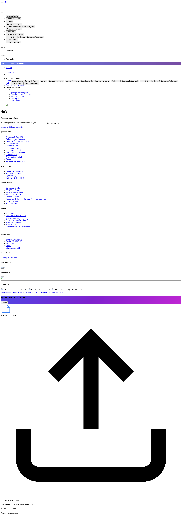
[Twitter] (2, 278)
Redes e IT (11, 32)
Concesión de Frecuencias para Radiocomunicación (26, 199)
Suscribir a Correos (13, 173)
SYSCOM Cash (12, 190)
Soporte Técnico (12, 197)
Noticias (9, 68)
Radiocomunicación (14, 29)
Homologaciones (12, 218)
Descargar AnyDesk (9, 258)
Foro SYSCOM (12, 201)
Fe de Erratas (11, 224)
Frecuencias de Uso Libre (16, 216)
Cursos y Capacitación (15, 171)
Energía (10, 21)
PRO (5, 2)
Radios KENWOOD (14, 241)
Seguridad (10, 243)
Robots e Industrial (13, 42)
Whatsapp (5, 292)
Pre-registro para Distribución (17, 220)
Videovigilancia (12, 16)
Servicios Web (11, 203)
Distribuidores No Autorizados (18, 227)
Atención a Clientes (13, 222)
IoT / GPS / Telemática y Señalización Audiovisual (25, 37)
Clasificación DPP (13, 248)
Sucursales (10, 213)
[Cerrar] (2, 12)
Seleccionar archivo (8, 509)
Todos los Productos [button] (14, 78)
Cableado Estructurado (15, 34)
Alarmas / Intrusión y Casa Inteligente (20, 27)
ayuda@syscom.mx (56, 292)
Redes (8, 246)
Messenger (13, 292)
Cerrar (4, 303)
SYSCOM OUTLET (14, 195)
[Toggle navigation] (2, 2)
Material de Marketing (14, 192)
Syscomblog (11, 176)
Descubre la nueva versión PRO (13, 63)
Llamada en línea (25, 292)
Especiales (10, 70)
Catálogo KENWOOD (15, 178)
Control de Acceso (13, 19)
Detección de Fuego (14, 24)
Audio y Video (12, 40)
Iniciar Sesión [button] (11, 72)
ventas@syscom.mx (40, 292)
